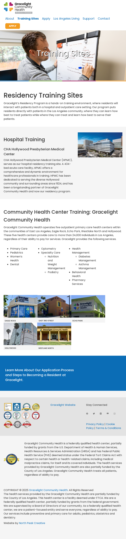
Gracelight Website (62, 405)
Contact (104, 18)
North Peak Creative (32, 523)
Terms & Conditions (108, 428)
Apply (46, 18)
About (9, 18)
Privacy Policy (95, 424)
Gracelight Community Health (48, 490)
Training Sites (28, 18)
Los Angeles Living (66, 18)
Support (88, 18)
